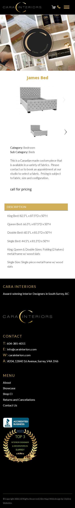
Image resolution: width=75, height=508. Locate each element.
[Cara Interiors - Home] (22, 7)
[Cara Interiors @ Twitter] (7, 483)
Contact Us (10, 405)
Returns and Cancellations (19, 399)
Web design (55, 499)
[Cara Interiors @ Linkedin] (13, 483)
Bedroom (29, 147)
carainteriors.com (20, 355)
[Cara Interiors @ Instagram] (10, 483)
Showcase (9, 388)
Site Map (44, 499)
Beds (32, 152)
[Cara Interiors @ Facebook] (4, 483)
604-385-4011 (16, 343)
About (7, 382)
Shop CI (8, 393)
